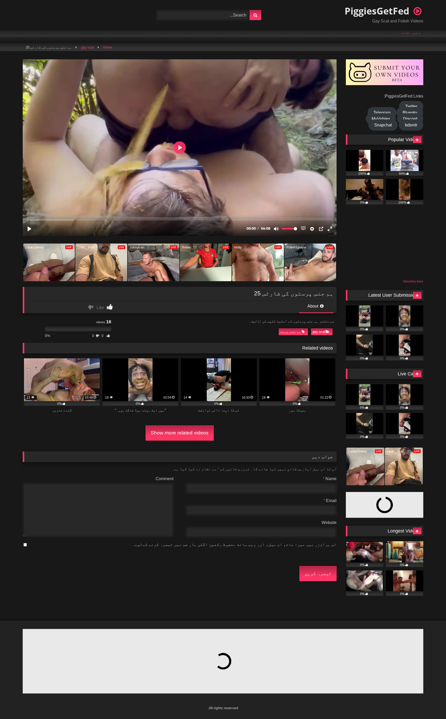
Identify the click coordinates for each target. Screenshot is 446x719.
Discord (410, 119)
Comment (164, 478)
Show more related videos (180, 432)
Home (107, 47)
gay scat (87, 47)
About (313, 306)
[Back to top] (429, 704)
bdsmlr (411, 125)
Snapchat (383, 125)
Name (330, 478)
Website (329, 522)
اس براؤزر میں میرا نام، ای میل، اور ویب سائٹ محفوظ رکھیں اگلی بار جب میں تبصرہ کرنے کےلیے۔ (234, 544)
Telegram (382, 112)
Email (330, 500)
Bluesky (410, 112)
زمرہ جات (411, 32)
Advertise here (413, 281)
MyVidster (381, 119)
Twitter (411, 106)
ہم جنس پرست (290, 332)
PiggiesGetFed (378, 11)
